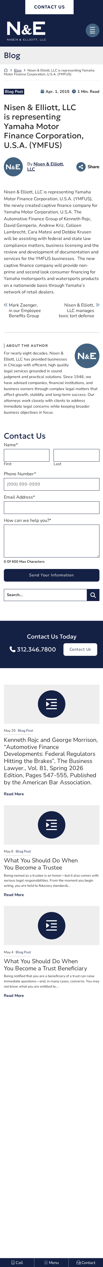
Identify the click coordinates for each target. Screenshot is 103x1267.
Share (93, 167)
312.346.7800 (36, 649)
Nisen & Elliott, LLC (45, 166)
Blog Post (14, 91)
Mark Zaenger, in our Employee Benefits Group (25, 311)
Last (57, 464)
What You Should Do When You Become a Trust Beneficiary (45, 965)
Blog (17, 70)
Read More (14, 794)
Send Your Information (51, 575)
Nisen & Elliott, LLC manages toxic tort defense (76, 311)
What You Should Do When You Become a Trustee (41, 864)
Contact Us (80, 649)
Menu (92, 33)
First (8, 464)
